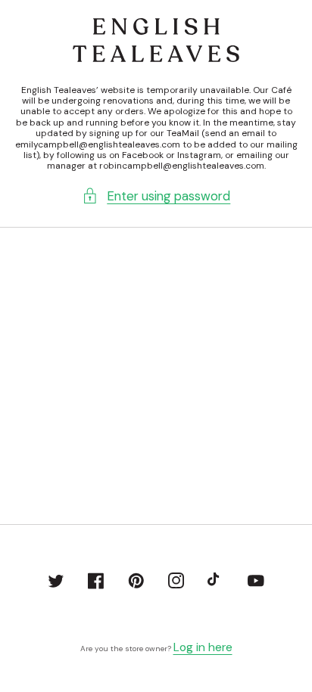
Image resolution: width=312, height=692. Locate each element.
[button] (156, 196)
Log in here (202, 647)
